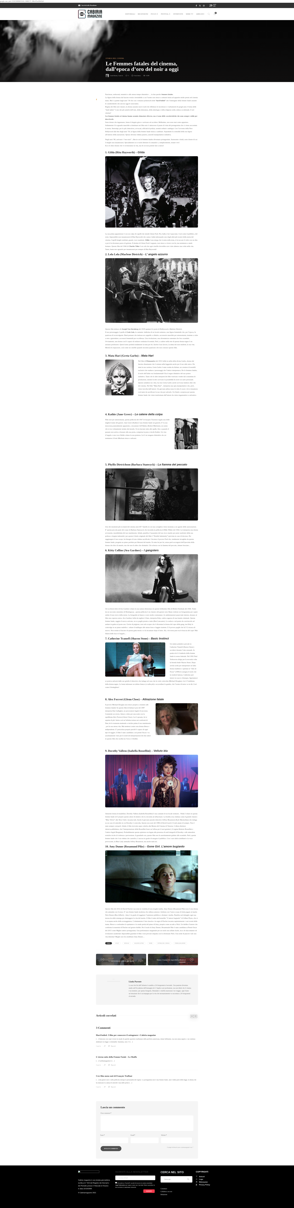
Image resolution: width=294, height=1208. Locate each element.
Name (102, 1135)
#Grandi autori (139, 943)
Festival (165, 14)
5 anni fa (120, 75)
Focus (153, 14)
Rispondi (113, 1046)
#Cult (117, 943)
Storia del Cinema (115, 58)
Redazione (164, 1194)
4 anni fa (98, 1065)
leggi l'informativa (120, 1185)
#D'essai (126, 943)
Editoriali (130, 14)
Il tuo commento (106, 1113)
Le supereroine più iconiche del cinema (121, 961)
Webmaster (203, 1182)
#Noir (150, 943)
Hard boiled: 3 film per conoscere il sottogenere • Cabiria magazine (126, 1035)
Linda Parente (113, 75)
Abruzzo (200, 14)
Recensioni (143, 14)
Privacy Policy (204, 1185)
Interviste (178, 14)
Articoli (202, 1176)
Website (164, 1135)
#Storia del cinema (164, 943)
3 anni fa (98, 1046)
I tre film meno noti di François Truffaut (114, 1076)
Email (133, 1135)
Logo (201, 1179)
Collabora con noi (166, 1191)
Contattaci (164, 1189)
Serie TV (189, 14)
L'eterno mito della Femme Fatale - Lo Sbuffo (116, 1057)
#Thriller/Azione (180, 943)
